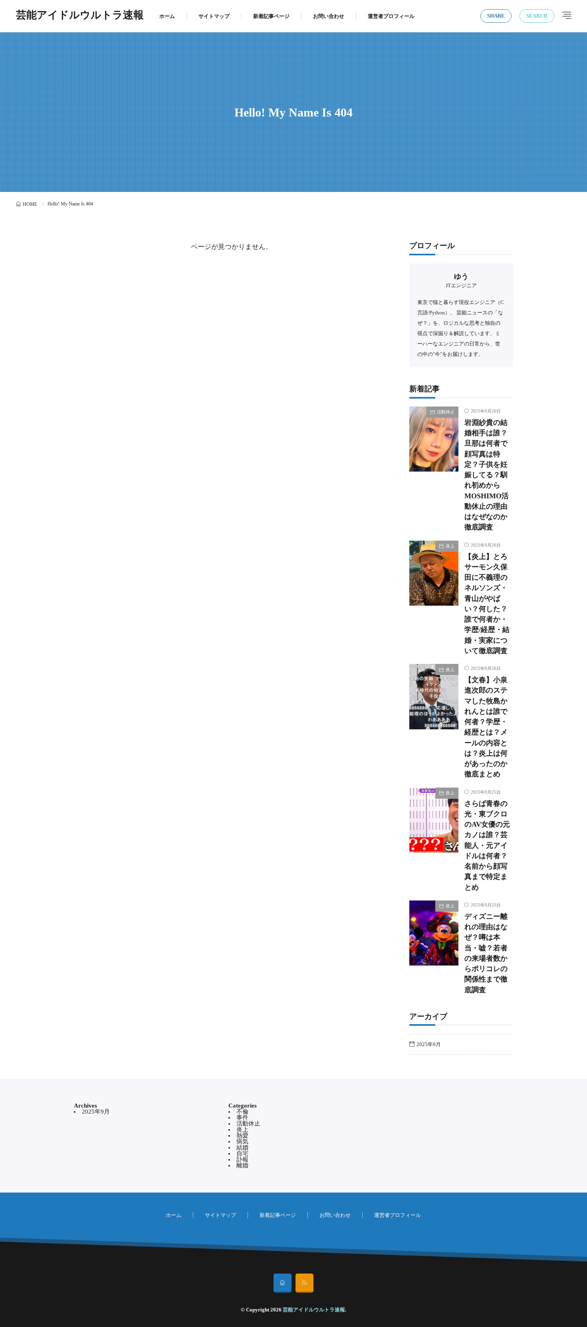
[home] (283, 1283)
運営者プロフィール (391, 16)
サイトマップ (214, 16)
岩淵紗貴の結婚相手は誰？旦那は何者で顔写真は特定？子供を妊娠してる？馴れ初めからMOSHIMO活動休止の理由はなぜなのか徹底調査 (486, 475)
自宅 (242, 1153)
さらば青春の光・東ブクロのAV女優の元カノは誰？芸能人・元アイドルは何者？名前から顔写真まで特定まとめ (487, 845)
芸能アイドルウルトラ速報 (80, 16)
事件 (242, 1117)
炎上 (450, 545)
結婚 (242, 1147)
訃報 (242, 1159)
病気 (242, 1141)
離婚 (242, 1165)
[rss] (304, 1283)
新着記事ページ (271, 16)
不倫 (242, 1111)
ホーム (167, 16)
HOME (30, 204)
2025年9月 (428, 1044)
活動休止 (445, 411)
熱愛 (242, 1135)
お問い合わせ (328, 16)
